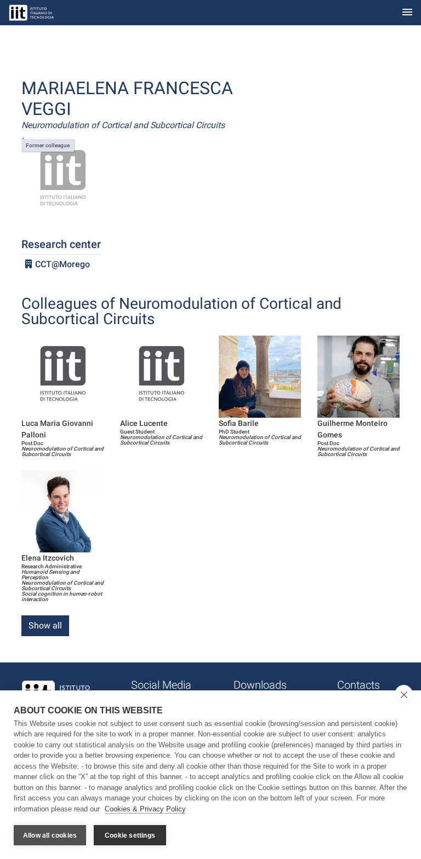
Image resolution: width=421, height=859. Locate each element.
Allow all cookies (50, 835)
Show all (45, 625)
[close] (404, 694)
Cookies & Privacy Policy (145, 809)
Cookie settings (130, 835)
